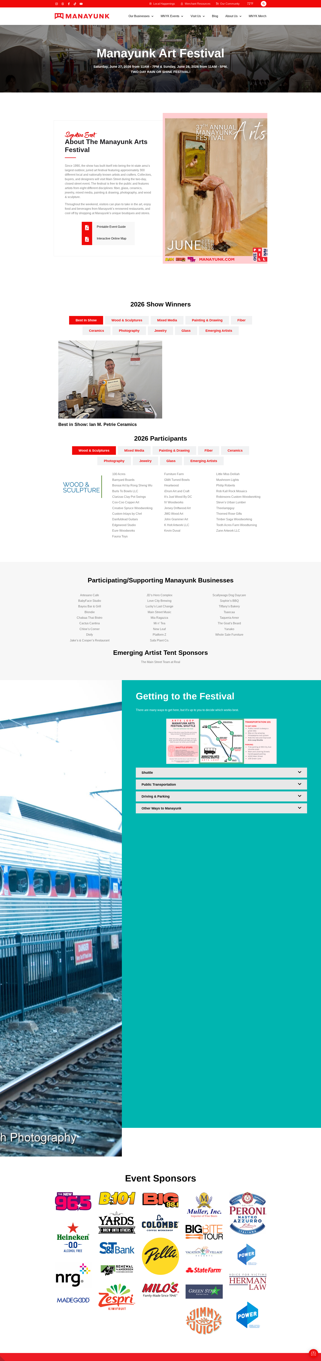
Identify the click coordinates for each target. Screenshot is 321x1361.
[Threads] (62, 3)
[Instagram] (56, 3)
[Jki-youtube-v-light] (81, 3)
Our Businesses (139, 16)
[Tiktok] (75, 3)
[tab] (86, 320)
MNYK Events (170, 16)
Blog (215, 16)
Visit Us (196, 16)
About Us (231, 16)
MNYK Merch (257, 16)
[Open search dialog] (263, 4)
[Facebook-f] (68, 3)
